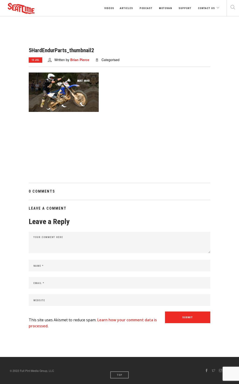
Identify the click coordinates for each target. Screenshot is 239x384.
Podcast (145, 8)
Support (184, 8)
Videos (108, 8)
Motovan (165, 8)
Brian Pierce (79, 59)
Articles (126, 8)
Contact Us (206, 8)
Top (119, 375)
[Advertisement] (119, 150)
